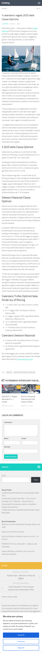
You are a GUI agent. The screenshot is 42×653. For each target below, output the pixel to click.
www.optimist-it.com (25, 359)
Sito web (7, 447)
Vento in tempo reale (9, 597)
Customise (21, 641)
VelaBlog (6, 3)
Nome (6, 438)
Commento (8, 422)
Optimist (9, 372)
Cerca (4, 476)
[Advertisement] (21, 22)
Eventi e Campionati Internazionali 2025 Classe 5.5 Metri (28, 399)
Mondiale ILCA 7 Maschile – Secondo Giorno (17, 501)
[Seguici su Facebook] (38, 467)
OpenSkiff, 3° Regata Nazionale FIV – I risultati (9, 399)
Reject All (21, 648)
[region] (21, 633)
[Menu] (39, 3)
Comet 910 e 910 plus (16, 532)
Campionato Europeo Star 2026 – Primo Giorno (19, 498)
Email (24, 438)
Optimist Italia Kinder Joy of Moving (24, 372)
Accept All (21, 635)
